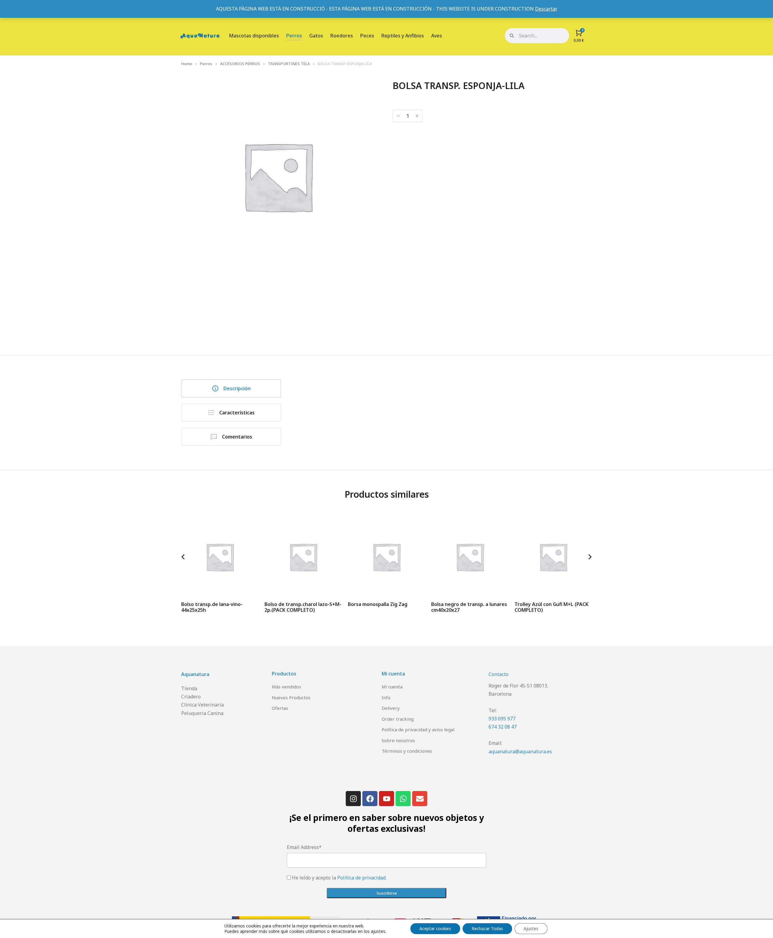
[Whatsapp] (403, 798)
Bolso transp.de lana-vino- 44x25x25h (211, 607)
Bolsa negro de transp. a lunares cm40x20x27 (469, 607)
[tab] (231, 388)
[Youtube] (386, 798)
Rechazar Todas (487, 928)
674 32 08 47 (503, 726)
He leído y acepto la (339, 877)
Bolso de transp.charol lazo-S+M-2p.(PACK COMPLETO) (303, 607)
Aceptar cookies (435, 928)
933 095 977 (502, 718)
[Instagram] (353, 798)
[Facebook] (369, 798)
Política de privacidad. (361, 877)
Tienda (189, 688)
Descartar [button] (546, 8)
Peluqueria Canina (202, 713)
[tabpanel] (445, 406)
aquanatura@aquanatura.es (520, 751)
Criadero (191, 696)
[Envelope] (419, 798)
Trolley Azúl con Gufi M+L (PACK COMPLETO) (552, 607)
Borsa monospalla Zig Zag (377, 604)
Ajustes (531, 928)
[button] (183, 556)
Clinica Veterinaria (202, 704)
